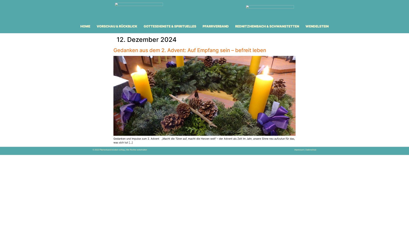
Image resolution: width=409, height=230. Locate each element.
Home (85, 26)
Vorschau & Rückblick (117, 26)
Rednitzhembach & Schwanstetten (267, 26)
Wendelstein (317, 26)
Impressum (299, 150)
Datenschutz (310, 150)
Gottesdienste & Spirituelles (170, 26)
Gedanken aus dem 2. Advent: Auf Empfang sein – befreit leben (189, 50)
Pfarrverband (216, 26)
